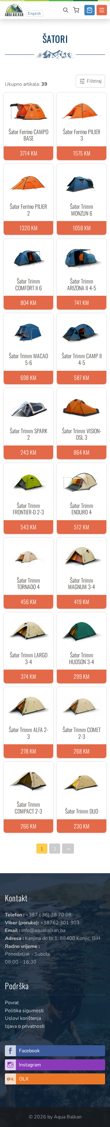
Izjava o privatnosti (25, 1026)
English (34, 13)
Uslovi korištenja (23, 1018)
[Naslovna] (14, 9)
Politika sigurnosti (24, 1010)
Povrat (12, 1002)
